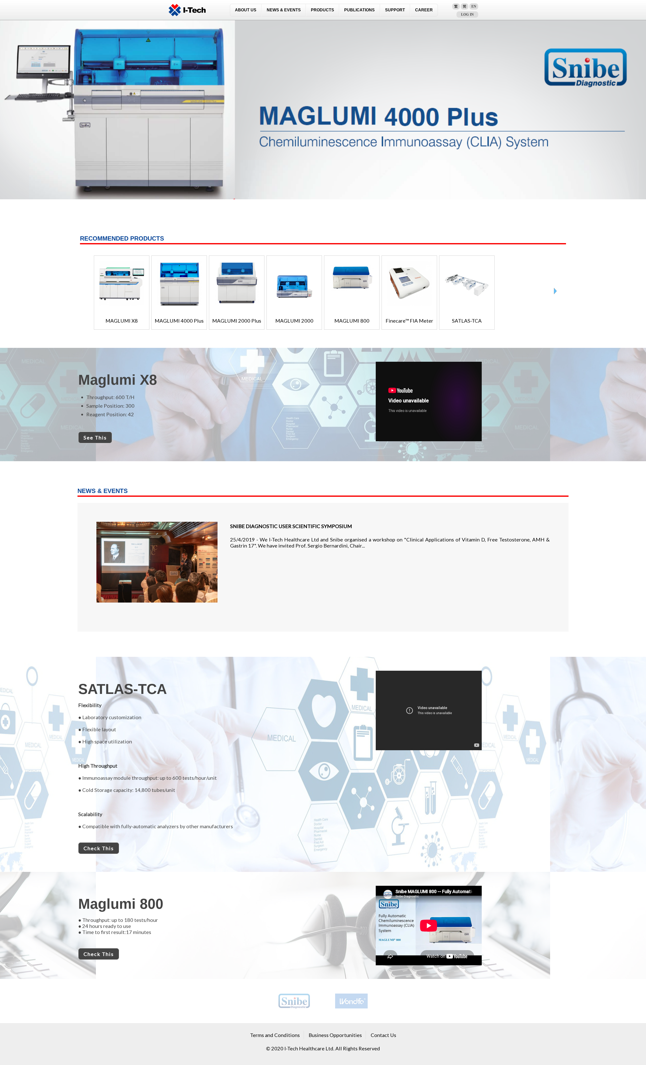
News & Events (284, 10)
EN (473, 6)
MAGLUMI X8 (121, 321)
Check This (99, 848)
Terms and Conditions (275, 1035)
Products (322, 10)
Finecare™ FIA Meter (409, 321)
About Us (245, 10)
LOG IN (467, 14)
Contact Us (383, 1035)
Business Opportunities (335, 1035)
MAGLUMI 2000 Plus (236, 321)
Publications (359, 10)
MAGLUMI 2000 (294, 321)
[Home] (187, 10)
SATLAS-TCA (467, 321)
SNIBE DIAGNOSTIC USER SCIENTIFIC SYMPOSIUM (291, 526)
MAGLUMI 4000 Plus (179, 321)
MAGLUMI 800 (351, 321)
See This (95, 437)
